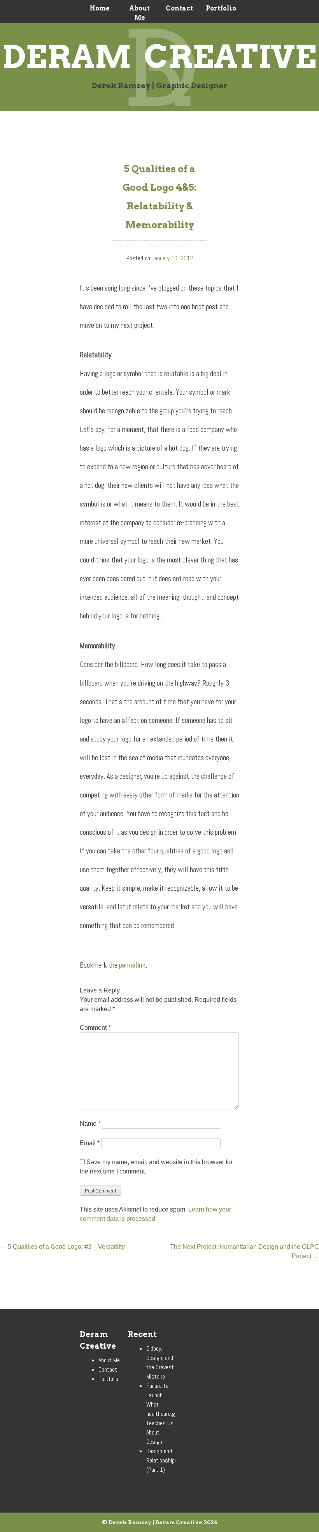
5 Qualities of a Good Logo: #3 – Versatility (62, 1246)
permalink (132, 965)
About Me (139, 13)
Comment (95, 1027)
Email (90, 1143)
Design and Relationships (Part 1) (162, 1460)
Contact (179, 8)
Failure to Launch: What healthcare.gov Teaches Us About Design (163, 1414)
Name (90, 1123)
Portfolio (219, 8)
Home (99, 8)
